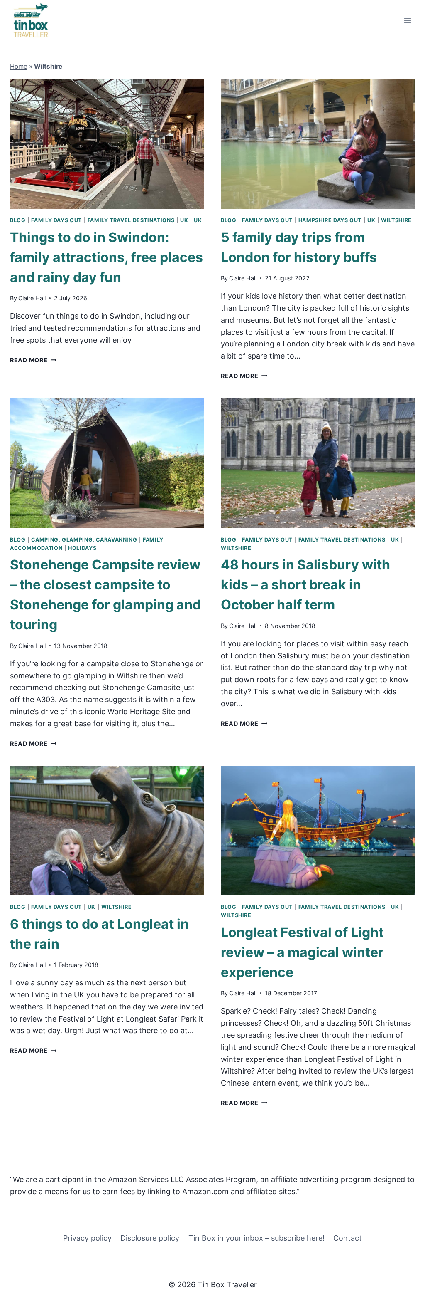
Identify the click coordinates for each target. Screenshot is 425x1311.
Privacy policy (87, 1238)
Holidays (82, 548)
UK (184, 220)
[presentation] (107, 144)
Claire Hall (32, 298)
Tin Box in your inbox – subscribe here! (256, 1238)
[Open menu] (407, 20)
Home (18, 66)
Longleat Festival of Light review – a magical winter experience (302, 952)
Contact (347, 1238)
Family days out (56, 220)
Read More (33, 360)
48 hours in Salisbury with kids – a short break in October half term (305, 585)
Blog (18, 220)
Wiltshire (396, 220)
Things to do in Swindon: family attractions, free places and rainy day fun (106, 257)
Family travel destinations (131, 220)
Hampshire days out (329, 220)
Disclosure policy (149, 1238)
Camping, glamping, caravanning (84, 540)
